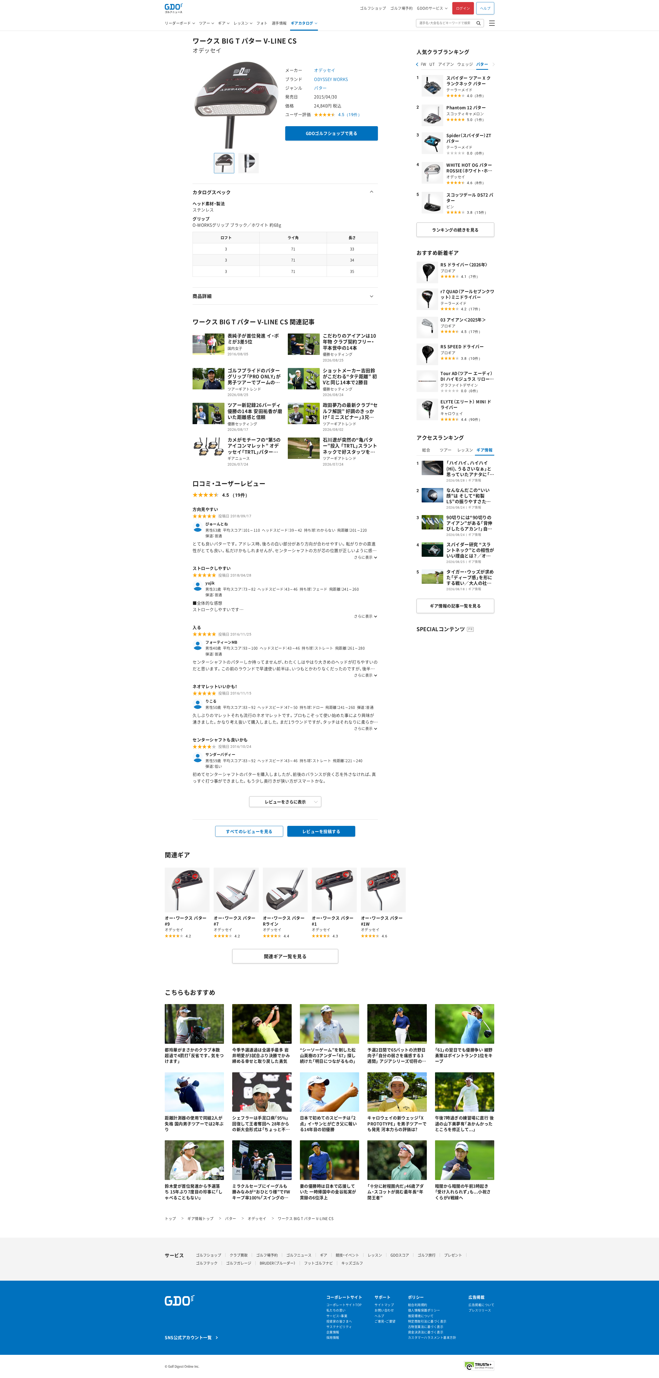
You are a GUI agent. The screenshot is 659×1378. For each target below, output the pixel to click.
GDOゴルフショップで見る (332, 133)
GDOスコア (400, 1254)
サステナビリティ (339, 1327)
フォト (262, 22)
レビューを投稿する (321, 831)
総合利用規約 (417, 1305)
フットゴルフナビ (318, 1262)
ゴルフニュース (298, 1254)
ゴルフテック (207, 1262)
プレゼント (453, 1254)
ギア (222, 22)
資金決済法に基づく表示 (426, 1332)
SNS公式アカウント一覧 (188, 1337)
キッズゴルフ (352, 1262)
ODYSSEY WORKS (331, 79)
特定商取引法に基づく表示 (427, 1321)
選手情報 (279, 22)
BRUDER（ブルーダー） (278, 1262)
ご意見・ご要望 (385, 1321)
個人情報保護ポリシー (424, 1310)
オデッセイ (324, 70)
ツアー (204, 22)
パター (320, 88)
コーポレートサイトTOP (344, 1305)
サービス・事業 (337, 1316)
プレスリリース (480, 1310)
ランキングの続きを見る (455, 230)
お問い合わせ (384, 1310)
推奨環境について (421, 1316)
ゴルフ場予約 (401, 8)
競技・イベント (347, 1254)
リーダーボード (178, 22)
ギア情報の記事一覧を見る (455, 606)
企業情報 (332, 1332)
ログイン (463, 8)
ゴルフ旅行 (427, 1254)
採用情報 (332, 1337)
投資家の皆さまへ (339, 1321)
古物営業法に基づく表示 (426, 1327)
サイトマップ (384, 1305)
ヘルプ (485, 8)
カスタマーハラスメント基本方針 (432, 1337)
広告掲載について (481, 1305)
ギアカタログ (302, 22)
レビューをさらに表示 (285, 802)
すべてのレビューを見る (249, 831)
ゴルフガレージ (238, 1262)
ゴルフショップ (373, 8)
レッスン (240, 22)
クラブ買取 (239, 1254)
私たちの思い (336, 1310)
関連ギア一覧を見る (285, 956)
